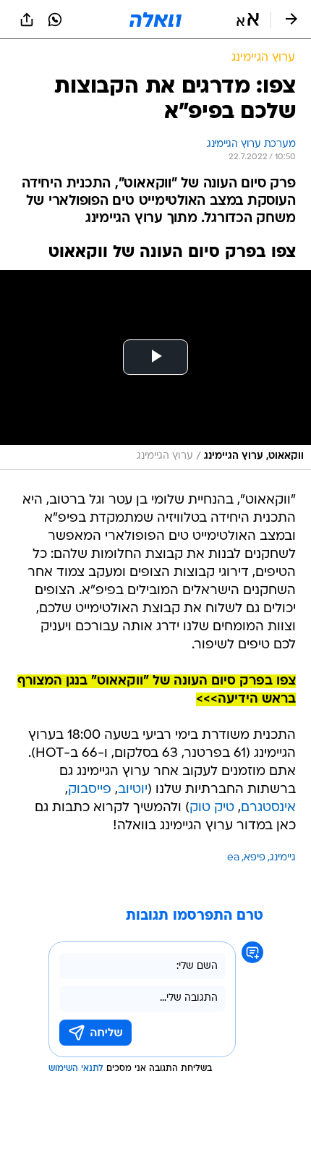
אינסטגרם (268, 808)
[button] (248, 19)
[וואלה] (155, 19)
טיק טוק (211, 808)
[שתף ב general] (27, 19)
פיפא (254, 858)
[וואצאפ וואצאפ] (55, 19)
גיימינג (283, 858)
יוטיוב (133, 790)
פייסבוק (89, 790)
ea (233, 858)
